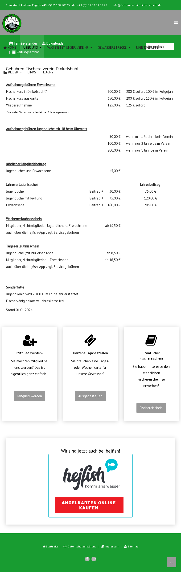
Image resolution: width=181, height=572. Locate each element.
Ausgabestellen (90, 396)
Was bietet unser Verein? (67, 47)
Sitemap (133, 546)
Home (11, 47)
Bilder (12, 72)
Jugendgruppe (147, 47)
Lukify (48, 72)
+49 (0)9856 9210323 (56, 5)
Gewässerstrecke (112, 47)
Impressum (111, 546)
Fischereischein (151, 408)
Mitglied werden (29, 396)
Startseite (51, 546)
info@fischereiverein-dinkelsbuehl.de (137, 5)
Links (32, 72)
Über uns (30, 47)
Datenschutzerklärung (81, 546)
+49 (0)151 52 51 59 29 (92, 5)
